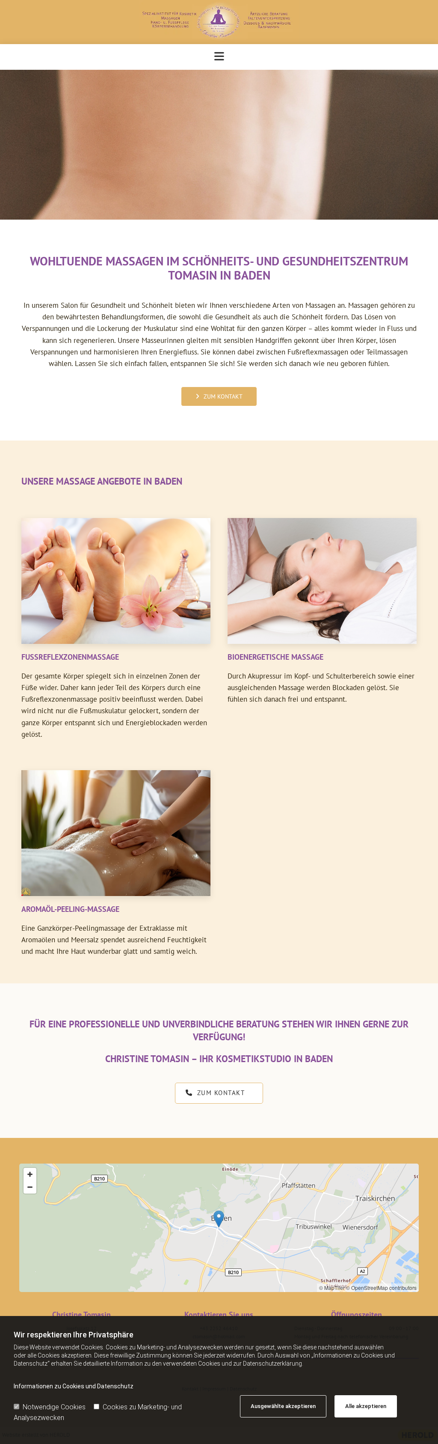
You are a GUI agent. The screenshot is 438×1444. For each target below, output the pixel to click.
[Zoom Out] (30, 1187)
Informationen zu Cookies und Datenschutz (73, 1386)
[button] (219, 396)
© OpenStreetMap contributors (381, 1287)
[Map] (219, 1228)
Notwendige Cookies (54, 1407)
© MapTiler (332, 1287)
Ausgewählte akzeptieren (283, 1406)
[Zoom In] (30, 1174)
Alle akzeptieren (365, 1406)
